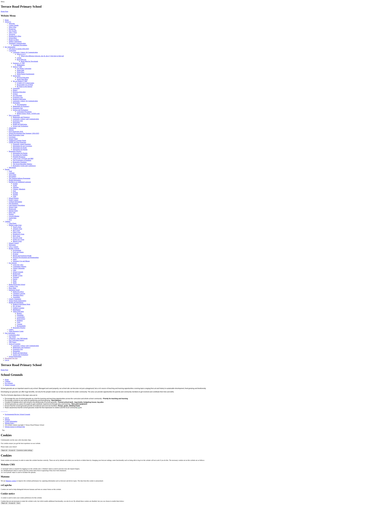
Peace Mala (12, 288)
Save (18, 503)
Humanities (16, 103)
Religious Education (19, 92)
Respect (19, 313)
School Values (13, 139)
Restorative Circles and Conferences (24, 166)
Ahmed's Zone (17, 229)
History (15, 90)
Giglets (19, 58)
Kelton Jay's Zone (18, 239)
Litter (14, 270)
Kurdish (15, 193)
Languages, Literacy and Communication (26, 119)
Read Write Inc (21, 59)
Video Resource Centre (16, 331)
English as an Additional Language (20, 182)
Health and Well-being (20, 124)
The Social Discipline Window (22, 164)
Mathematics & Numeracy (21, 106)
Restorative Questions (20, 162)
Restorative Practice (15, 151)
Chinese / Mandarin (19, 189)
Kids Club (12, 212)
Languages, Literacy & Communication (25, 52)
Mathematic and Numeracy (21, 117)
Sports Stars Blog (22, 79)
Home (7, 20)
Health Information (15, 180)
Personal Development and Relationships (26, 257)
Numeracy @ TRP (19, 63)
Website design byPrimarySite (15, 427)
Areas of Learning (14, 344)
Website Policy (9, 423)
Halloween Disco (18, 292)
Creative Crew (13, 286)
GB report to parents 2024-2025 (19, 49)
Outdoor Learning (18, 308)
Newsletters (12, 176)
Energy (15, 279)
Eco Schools (13, 263)
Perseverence (21, 319)
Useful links (12, 218)
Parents (7, 169)
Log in (7, 360)
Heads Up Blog (14, 40)
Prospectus (12, 29)
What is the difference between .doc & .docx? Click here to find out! (42, 56)
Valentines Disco (18, 295)
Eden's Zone (17, 232)
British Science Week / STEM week (28, 113)
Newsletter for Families (20, 155)
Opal (10, 171)
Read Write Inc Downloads (29, 61)
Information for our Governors (22, 146)
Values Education (18, 311)
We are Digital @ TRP (20, 81)
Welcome (12, 23)
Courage (19, 324)
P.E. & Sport (17, 306)
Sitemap (7, 419)
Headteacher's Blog (15, 36)
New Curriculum (14, 115)
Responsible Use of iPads (25, 85)
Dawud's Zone (17, 238)
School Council (14, 243)
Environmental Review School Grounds (17, 414)
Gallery (11, 329)
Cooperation (21, 317)
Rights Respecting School (17, 284)
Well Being (12, 167)
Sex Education (17, 95)
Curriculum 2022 (14, 335)
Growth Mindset (14, 216)
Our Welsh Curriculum (24, 68)
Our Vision (12, 337)
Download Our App (11, 358)
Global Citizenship (19, 268)
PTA (10, 220)
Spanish (15, 194)
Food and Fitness (18, 252)
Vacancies (12, 34)
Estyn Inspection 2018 (16, 131)
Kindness (20, 320)
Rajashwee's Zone (18, 234)
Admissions (12, 128)
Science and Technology (20, 110)
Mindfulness (17, 310)
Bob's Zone (16, 236)
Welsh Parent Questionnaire (25, 74)
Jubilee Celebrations (15, 41)
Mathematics (21, 65)
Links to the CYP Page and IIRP (23, 158)
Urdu (14, 196)
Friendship (20, 315)
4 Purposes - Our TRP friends (18, 338)
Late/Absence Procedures (17, 205)
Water (14, 281)
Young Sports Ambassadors (17, 301)
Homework (12, 209)
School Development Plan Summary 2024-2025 (24, 133)
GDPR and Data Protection (17, 142)
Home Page (4, 11)
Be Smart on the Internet (24, 86)
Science (15, 94)
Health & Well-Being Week (21, 304)
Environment (17, 250)
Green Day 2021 (18, 265)
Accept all (12, 450)
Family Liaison (13, 200)
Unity (18, 322)
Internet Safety (13, 211)
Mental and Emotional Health (22, 256)
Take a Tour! (13, 32)
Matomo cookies (11, 481)
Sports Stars (16, 76)
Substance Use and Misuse (21, 261)
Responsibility (21, 326)
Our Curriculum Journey (16, 340)
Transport (16, 277)
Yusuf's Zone (17, 227)
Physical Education (23, 77)
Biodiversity (16, 274)
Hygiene (15, 254)
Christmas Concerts (19, 293)
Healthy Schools (14, 248)
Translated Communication (17, 43)
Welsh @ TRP (17, 67)
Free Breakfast (13, 203)
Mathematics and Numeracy (21, 347)
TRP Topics (12, 342)
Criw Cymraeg (13, 247)
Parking (11, 214)
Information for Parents (20, 149)
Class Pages (12, 223)
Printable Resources (19, 157)
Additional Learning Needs (17, 140)
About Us (8, 22)
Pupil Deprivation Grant (16, 135)
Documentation (21, 104)
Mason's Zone (17, 241)
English (15, 184)
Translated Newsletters (20, 45)
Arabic (15, 185)
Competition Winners (19, 266)
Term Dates (12, 175)
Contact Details (13, 25)
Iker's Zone (16, 230)
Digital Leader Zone (15, 225)
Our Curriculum (10, 333)
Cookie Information (11, 421)
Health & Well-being (19, 99)
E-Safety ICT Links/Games (25, 83)
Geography (16, 88)
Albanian (16, 187)
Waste (15, 283)
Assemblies (16, 297)
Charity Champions (15, 299)
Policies (11, 130)
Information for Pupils (20, 148)
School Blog (13, 38)
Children (7, 221)
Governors (12, 137)
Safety (15, 259)
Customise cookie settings (24, 450)
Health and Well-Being (16, 302)
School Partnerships (15, 356)
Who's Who (12, 27)
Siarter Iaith (20, 70)
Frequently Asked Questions (22, 144)
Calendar (11, 173)
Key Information (10, 47)
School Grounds (18, 272)
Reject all (4, 450)
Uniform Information (15, 202)
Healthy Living (17, 275)
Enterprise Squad (14, 290)
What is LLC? (21, 54)
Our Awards (12, 31)
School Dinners (14, 198)
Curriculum (12, 50)
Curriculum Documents (24, 112)
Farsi (14, 191)
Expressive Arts (18, 97)
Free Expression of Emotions (22, 160)
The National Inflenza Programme (19, 178)
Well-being (12, 245)
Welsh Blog (20, 72)
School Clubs (13, 207)
